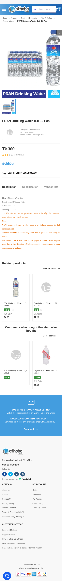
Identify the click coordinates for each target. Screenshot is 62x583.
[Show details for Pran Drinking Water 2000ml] (46, 287)
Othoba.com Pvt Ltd (31, 565)
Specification (30, 186)
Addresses (36, 495)
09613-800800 (10, 464)
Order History (38, 503)
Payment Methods (9, 530)
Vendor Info (51, 186)
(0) (41, 310)
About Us (6, 490)
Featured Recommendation (13, 543)
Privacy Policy (8, 503)
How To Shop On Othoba (12, 539)
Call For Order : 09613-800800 (22, 173)
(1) (13, 310)
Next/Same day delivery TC (13, 517)
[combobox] (44, 9)
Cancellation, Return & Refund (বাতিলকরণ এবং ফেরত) (22, 548)
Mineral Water (34, 130)
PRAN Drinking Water (35, 135)
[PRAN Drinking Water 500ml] (16, 287)
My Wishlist (37, 499)
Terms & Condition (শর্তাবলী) (13, 512)
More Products (50, 268)
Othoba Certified (9, 508)
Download (29, 429)
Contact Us (7, 499)
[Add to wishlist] (26, 303)
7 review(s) (19, 155)
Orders (35, 490)
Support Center (8, 534)
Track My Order (39, 508)
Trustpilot (26, 479)
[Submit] (35, 9)
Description (9, 186)
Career (5, 495)
